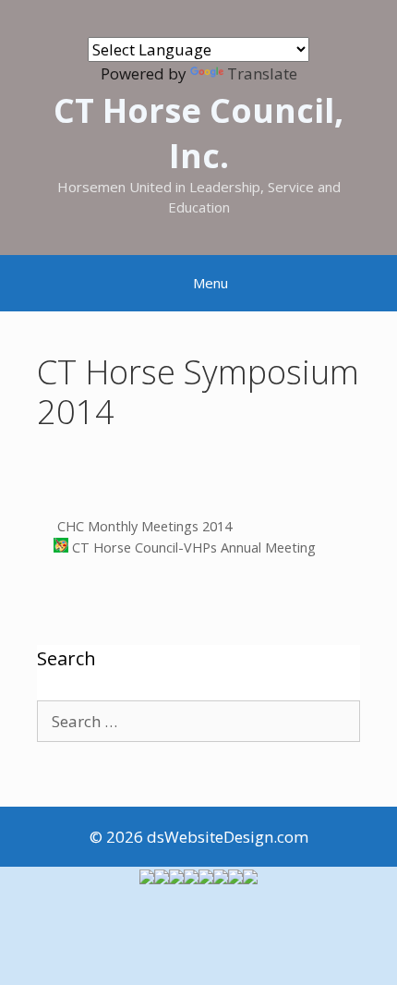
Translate (262, 73)
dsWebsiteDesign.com (227, 836)
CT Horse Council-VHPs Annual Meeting (192, 547)
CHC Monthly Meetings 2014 (143, 526)
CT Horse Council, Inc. (198, 133)
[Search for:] (198, 721)
